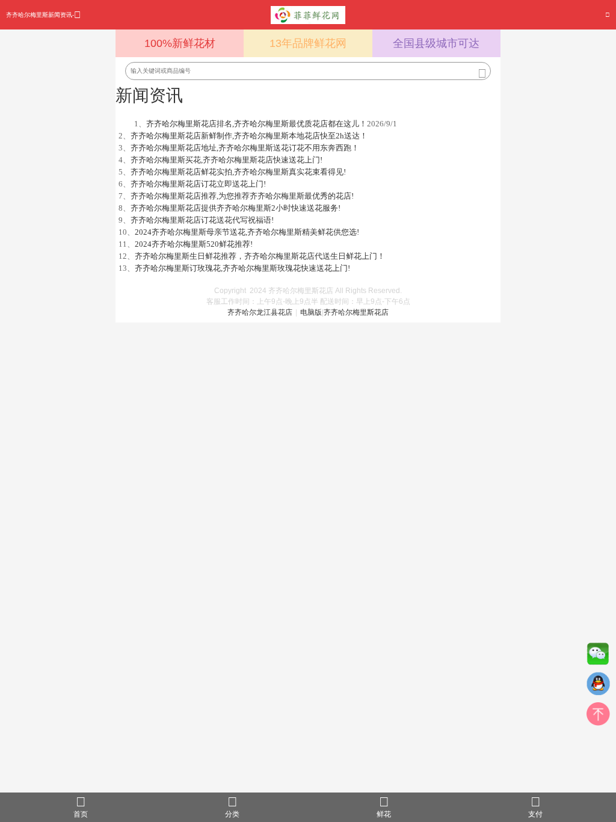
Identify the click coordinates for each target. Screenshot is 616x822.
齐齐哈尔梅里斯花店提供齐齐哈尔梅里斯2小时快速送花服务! (235, 207)
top (598, 717)
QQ (598, 687)
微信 (598, 656)
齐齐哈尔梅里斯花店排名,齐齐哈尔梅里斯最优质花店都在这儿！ (256, 123)
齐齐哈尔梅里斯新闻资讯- (40, 14)
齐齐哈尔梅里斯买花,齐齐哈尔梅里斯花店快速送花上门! (226, 159)
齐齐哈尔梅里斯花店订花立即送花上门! (198, 183)
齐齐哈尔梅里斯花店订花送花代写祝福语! (202, 219)
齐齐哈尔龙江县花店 (259, 312)
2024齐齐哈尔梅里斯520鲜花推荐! (194, 244)
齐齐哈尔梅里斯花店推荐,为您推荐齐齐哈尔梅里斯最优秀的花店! (242, 195)
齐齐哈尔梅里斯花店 (356, 312)
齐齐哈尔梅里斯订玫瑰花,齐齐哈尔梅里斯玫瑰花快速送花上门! (242, 268)
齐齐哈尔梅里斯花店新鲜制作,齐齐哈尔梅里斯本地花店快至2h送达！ (249, 135)
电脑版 (311, 312)
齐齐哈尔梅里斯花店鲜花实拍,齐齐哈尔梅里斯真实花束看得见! (238, 171)
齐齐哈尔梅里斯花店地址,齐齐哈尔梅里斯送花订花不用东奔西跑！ (245, 147)
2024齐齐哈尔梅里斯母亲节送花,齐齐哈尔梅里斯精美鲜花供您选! (247, 231)
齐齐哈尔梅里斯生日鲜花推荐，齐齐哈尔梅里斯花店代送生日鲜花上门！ (260, 256)
